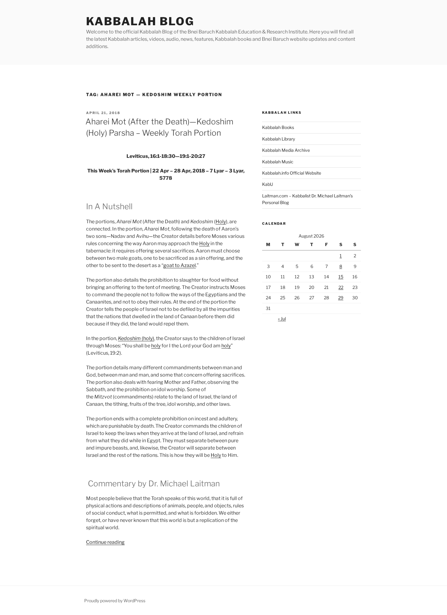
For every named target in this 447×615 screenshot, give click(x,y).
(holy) (136, 338)
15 (340, 276)
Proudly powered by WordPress (114, 600)
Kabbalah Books (278, 127)
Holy (221, 221)
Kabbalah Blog (140, 21)
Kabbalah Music (277, 161)
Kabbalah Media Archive (286, 150)
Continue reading (105, 542)
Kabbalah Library (278, 138)
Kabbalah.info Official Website (291, 172)
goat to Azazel (179, 265)
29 (340, 297)
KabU (267, 184)
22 (340, 287)
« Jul (282, 318)
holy (156, 346)
